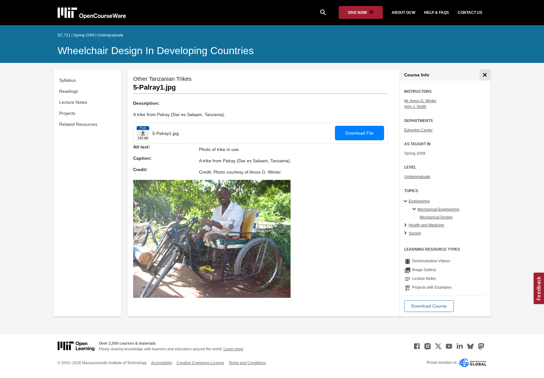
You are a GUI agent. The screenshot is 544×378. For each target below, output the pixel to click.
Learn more (233, 349)
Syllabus (67, 80)
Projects (67, 113)
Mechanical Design (436, 217)
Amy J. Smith (415, 106)
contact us (470, 12)
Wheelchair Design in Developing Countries (156, 50)
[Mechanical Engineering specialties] (415, 209)
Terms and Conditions (247, 363)
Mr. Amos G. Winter (420, 101)
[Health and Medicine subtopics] (406, 225)
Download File (359, 133)
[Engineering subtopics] (406, 201)
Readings (68, 91)
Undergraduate (417, 177)
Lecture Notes (73, 102)
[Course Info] (484, 75)
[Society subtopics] (406, 233)
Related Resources (78, 124)
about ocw (403, 12)
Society (415, 233)
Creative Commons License (200, 363)
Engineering (419, 201)
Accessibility (161, 363)
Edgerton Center (418, 130)
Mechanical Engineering (438, 209)
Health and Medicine (426, 225)
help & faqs (436, 12)
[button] (429, 306)
